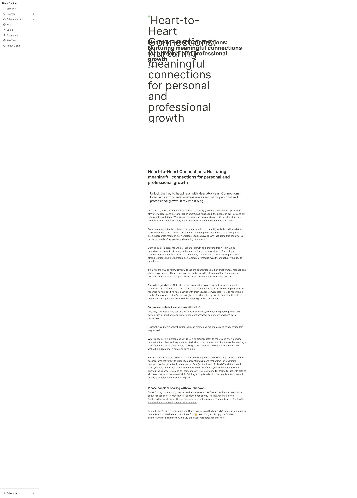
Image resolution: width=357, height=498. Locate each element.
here (168, 395)
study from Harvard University (208, 254)
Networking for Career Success (176, 399)
